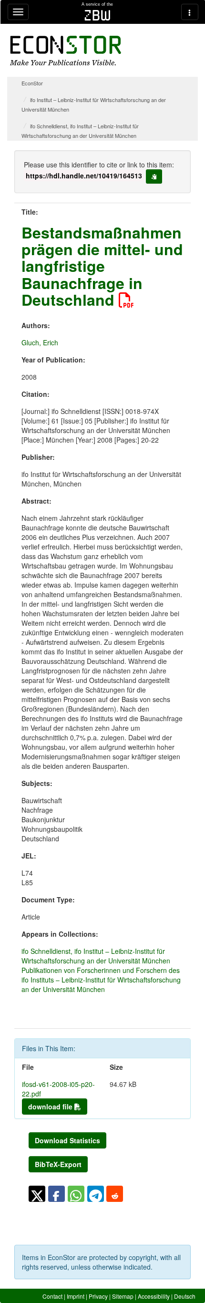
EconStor (32, 83)
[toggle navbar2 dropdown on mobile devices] (189, 12)
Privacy (98, 1296)
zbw (97, 15)
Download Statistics (67, 1140)
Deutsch (184, 1296)
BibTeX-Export (58, 1164)
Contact (52, 1296)
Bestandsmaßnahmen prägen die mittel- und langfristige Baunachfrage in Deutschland (102, 265)
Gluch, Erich (39, 342)
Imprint (75, 1296)
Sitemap (122, 1296)
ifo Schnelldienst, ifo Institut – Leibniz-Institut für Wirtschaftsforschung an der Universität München (95, 955)
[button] (37, 1194)
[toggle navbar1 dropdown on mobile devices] (18, 12)
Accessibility (154, 1296)
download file (51, 1106)
